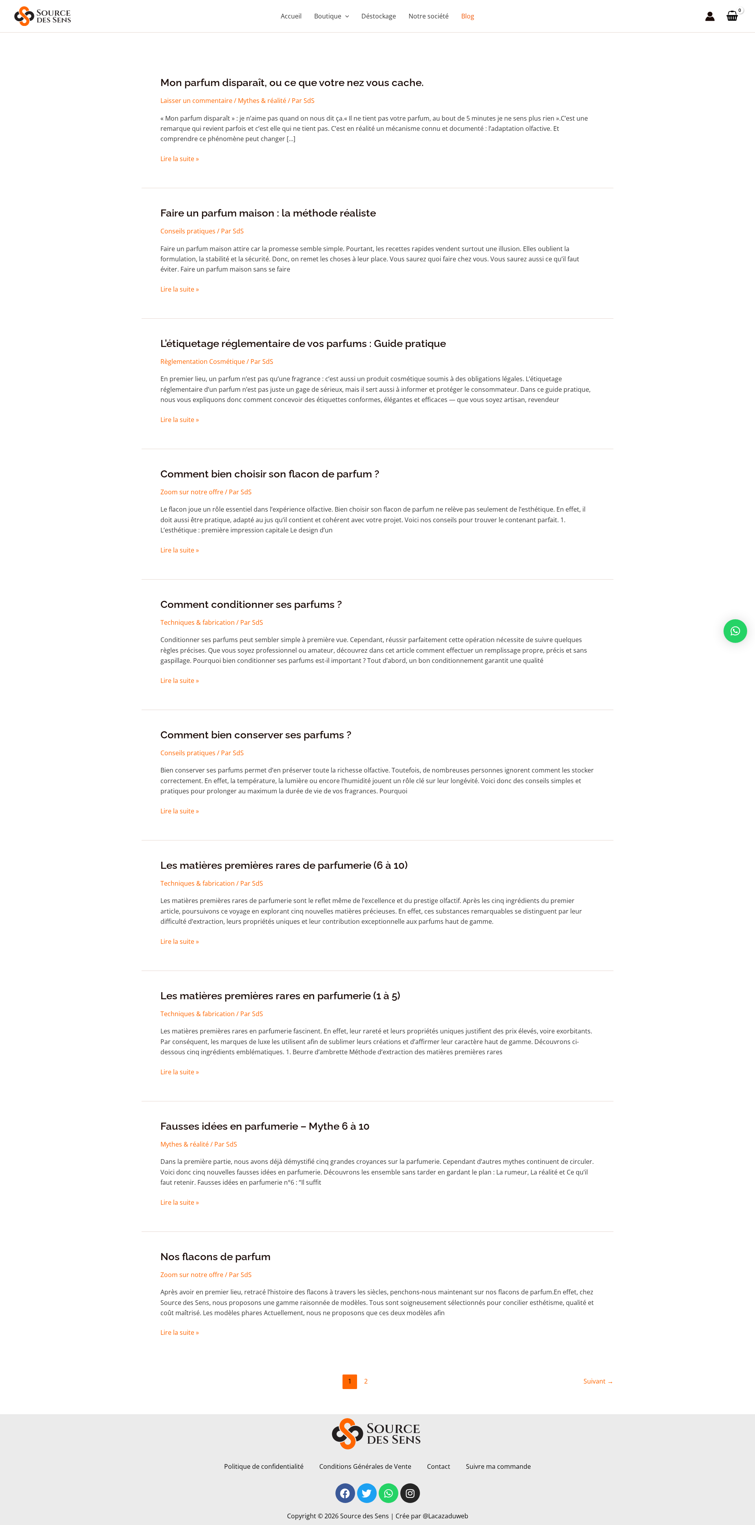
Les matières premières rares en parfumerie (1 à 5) (280, 996)
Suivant (598, 1381)
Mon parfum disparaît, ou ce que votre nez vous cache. (292, 82)
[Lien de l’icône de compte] (710, 16)
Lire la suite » (179, 159)
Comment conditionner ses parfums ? (251, 604)
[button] (345, 16)
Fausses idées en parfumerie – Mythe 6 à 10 (265, 1126)
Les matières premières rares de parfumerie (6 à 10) (284, 865)
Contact (438, 1466)
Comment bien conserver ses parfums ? (256, 735)
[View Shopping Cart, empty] (732, 16)
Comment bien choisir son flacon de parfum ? (269, 474)
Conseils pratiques (187, 231)
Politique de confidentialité (264, 1466)
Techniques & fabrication (197, 622)
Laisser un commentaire (196, 100)
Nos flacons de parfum (215, 1257)
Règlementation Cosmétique (202, 361)
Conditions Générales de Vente (365, 1466)
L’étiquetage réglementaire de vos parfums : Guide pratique (303, 343)
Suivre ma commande (498, 1466)
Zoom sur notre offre (191, 492)
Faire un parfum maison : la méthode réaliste (268, 213)
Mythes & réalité (262, 100)
